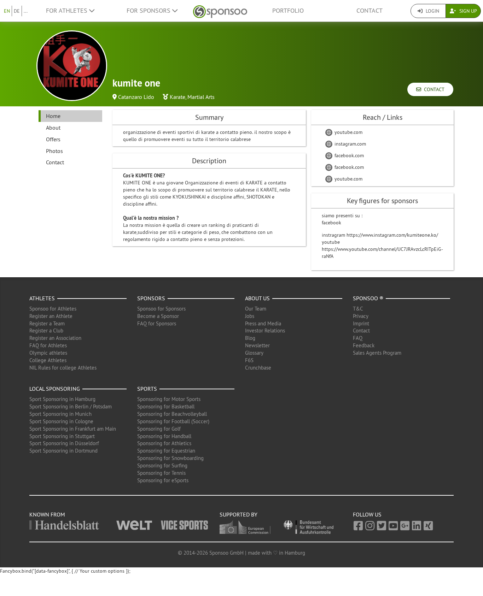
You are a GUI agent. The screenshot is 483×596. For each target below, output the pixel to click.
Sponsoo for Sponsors (161, 308)
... (26, 11)
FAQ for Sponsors (156, 323)
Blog (250, 338)
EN (7, 11)
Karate (177, 96)
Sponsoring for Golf (159, 428)
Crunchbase (258, 367)
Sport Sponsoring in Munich (60, 414)
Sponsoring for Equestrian (166, 450)
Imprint (361, 323)
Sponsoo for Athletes (52, 308)
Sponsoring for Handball (164, 436)
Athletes (42, 298)
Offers (53, 139)
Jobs (249, 316)
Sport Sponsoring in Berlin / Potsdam (70, 406)
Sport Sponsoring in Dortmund (63, 450)
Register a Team (47, 323)
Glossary (254, 352)
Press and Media (263, 323)
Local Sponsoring (54, 388)
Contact (369, 10)
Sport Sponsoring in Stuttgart (62, 436)
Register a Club (46, 330)
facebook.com (348, 155)
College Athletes (47, 360)
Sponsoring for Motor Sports (168, 399)
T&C (358, 308)
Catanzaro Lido (136, 96)
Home (53, 115)
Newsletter (257, 345)
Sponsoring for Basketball (165, 406)
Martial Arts (201, 96)
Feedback (363, 345)
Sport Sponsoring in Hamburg (62, 399)
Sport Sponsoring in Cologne (61, 421)
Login (431, 11)
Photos (54, 150)
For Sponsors (149, 10)
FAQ (357, 338)
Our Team (255, 308)
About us (257, 298)
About (53, 127)
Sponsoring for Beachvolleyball (172, 414)
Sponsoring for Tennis (161, 473)
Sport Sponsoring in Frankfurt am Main (72, 428)
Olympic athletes (48, 352)
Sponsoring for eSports (162, 480)
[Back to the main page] (220, 11)
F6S (249, 360)
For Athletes (67, 10)
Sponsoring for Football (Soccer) (173, 421)
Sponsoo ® (368, 298)
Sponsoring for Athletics (164, 443)
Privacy (360, 316)
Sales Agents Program (377, 352)
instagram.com (349, 144)
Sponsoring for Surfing (162, 465)
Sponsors (151, 298)
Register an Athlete (50, 316)
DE (17, 11)
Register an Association (55, 338)
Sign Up (467, 11)
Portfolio (288, 10)
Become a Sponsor (158, 316)
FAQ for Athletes (48, 345)
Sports (147, 388)
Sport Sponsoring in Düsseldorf (64, 443)
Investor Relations (265, 330)
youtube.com (347, 132)
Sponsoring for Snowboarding (170, 458)
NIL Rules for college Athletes (63, 367)
